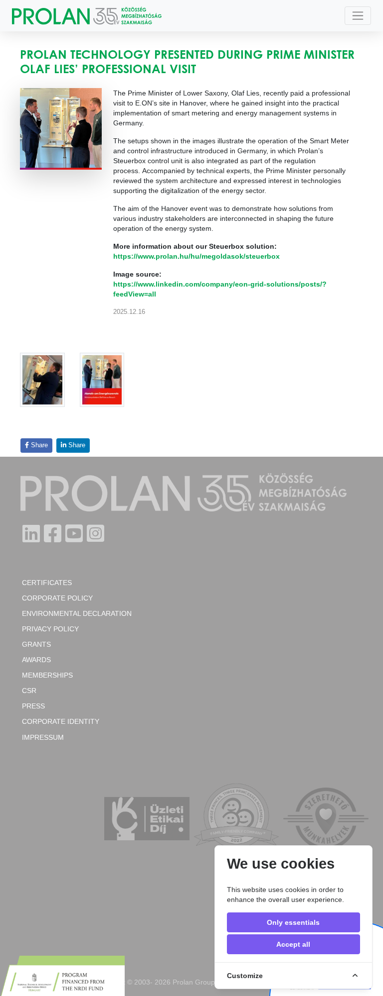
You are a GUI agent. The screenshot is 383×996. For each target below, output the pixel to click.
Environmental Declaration (77, 613)
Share (38, 445)
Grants (36, 644)
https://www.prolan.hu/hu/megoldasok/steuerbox (196, 256)
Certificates (47, 583)
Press (33, 706)
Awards (36, 660)
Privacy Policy (50, 629)
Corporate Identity (60, 721)
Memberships (47, 675)
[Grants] (62, 977)
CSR (29, 691)
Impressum (43, 737)
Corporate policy (57, 598)
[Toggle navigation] (358, 15)
